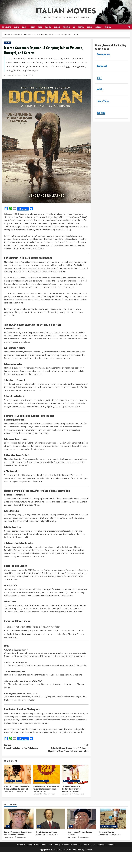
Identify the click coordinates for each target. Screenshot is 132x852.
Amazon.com (103, 54)
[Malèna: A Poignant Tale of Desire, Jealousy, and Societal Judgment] (17, 774)
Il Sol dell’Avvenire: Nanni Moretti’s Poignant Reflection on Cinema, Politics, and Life (46, 789)
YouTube (101, 112)
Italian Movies (66, 10)
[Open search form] (129, 27)
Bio (74, 27)
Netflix (100, 89)
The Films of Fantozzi (106, 832)
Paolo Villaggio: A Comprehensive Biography (79, 833)
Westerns (66, 27)
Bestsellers (6, 27)
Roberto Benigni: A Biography (47, 832)
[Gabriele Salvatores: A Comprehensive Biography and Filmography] (19, 819)
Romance (57, 27)
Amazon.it (102, 66)
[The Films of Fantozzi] (113, 819)
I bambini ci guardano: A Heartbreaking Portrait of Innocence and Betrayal (71, 789)
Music (40, 27)
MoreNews (77, 849)
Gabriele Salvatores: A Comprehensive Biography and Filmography (18, 833)
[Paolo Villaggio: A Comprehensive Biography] (81, 819)
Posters (81, 27)
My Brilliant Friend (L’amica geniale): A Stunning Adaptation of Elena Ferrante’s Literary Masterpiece (68, 748)
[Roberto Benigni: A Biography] (50, 819)
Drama (24, 27)
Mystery (48, 27)
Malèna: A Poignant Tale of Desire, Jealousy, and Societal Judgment (16, 787)
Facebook (98, 27)
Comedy (16, 27)
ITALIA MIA (108, 27)
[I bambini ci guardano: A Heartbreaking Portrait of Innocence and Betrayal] (75, 774)
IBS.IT (99, 77)
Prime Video (103, 101)
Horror (32, 27)
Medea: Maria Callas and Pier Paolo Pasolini (21, 746)
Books (89, 27)
